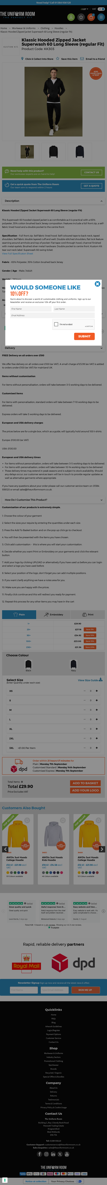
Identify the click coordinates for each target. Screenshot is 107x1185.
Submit (84, 336)
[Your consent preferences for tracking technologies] (5, 1180)
